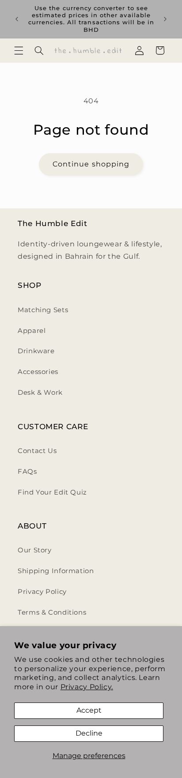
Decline (89, 733)
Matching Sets (43, 310)
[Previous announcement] (17, 19)
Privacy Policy (42, 592)
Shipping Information (56, 571)
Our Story (35, 550)
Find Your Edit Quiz (52, 492)
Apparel (32, 331)
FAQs (27, 472)
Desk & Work (40, 393)
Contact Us (37, 451)
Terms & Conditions (52, 612)
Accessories (38, 372)
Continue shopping (91, 164)
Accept (89, 710)
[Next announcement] (165, 19)
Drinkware (36, 351)
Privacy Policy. (87, 687)
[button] (18, 50)
